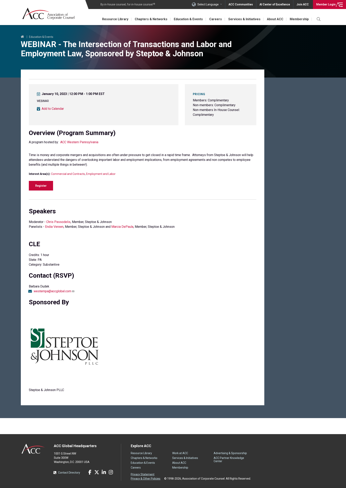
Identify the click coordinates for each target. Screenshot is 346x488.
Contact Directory (69, 472)
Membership (299, 19)
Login (326, 4)
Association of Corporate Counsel (48, 13)
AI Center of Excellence (275, 4)
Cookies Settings (234, 480)
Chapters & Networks (151, 19)
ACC (33, 449)
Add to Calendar (53, 109)
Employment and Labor (101, 173)
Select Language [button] (208, 4)
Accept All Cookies (294, 480)
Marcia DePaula (122, 227)
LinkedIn (104, 472)
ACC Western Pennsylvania (79, 142)
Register (41, 185)
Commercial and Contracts (68, 173)
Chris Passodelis (58, 222)
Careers (215, 19)
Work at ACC (180, 453)
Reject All (263, 480)
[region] (173, 481)
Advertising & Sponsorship (230, 453)
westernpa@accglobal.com (52, 291)
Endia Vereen (54, 227)
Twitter (97, 472)
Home (22, 36)
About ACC (275, 19)
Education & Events (188, 19)
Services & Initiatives (244, 19)
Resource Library (115, 19)
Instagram (111, 472)
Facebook (89, 472)
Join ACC (303, 4)
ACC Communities (240, 4)
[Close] (339, 480)
